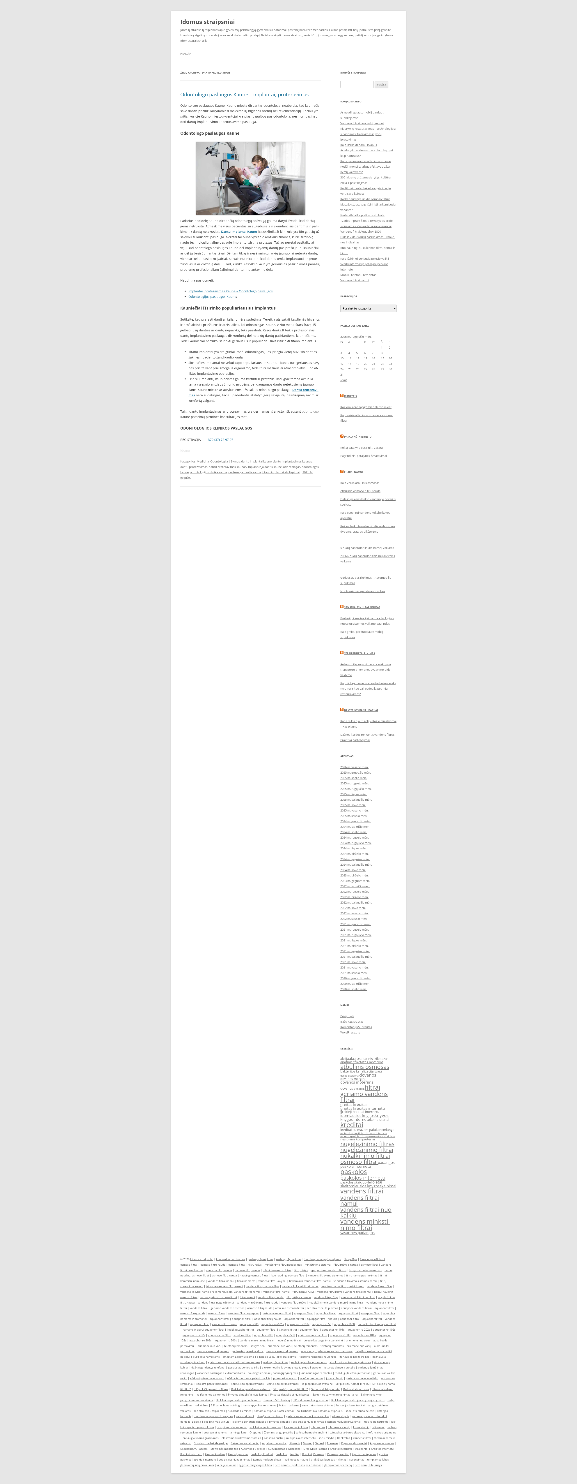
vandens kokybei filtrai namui (300, 1286)
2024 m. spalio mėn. (353, 832)
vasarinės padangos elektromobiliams (221, 1373)
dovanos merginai (353, 1079)
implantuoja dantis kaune (264, 467)
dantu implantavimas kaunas (292, 461)
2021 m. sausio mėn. (353, 973)
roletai (376, 1182)
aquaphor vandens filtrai (356, 1308)
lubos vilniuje (361, 1427)
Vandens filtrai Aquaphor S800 (360, 231)
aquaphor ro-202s (359, 1329)
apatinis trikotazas (374, 1058)
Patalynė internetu (357, 436)
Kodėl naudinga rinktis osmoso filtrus (365, 199)
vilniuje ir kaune (226, 1465)
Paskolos (281, 1454)
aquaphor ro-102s (298, 1324)
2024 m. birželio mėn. (354, 854)
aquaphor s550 (285, 1335)
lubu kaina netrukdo (376, 1422)
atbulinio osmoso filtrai (277, 1270)
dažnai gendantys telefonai (208, 1367)
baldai (378, 1071)
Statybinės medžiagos (224, 1449)
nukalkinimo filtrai (365, 1155)
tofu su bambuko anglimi (311, 1432)
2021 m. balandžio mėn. (356, 957)
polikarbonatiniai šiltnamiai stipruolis (320, 1411)
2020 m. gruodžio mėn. (355, 978)
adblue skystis (340, 1416)
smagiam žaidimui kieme (238, 1357)
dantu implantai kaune (256, 461)
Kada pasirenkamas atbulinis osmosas (365, 161)
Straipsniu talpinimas (359, 653)
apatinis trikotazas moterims (361, 1062)
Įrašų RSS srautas (351, 1021)
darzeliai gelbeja (190, 1422)
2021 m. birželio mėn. (354, 946)
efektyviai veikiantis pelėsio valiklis (248, 1378)
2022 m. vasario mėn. (354, 913)
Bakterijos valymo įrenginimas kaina (335, 1394)
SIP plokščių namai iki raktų (352, 1384)
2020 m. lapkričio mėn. (355, 984)
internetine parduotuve (230, 1259)
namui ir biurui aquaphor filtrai (377, 1324)
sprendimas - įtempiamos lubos (369, 1459)
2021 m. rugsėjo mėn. (354, 929)
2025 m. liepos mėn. (353, 794)
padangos (386, 1162)
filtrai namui (247, 1297)
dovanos (367, 1075)
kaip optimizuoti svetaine (317, 1384)
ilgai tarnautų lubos (364, 1454)
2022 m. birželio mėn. (354, 897)
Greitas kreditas (215, 1454)
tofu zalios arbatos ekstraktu (347, 1432)
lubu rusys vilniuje (339, 1427)
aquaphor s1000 (344, 1324)
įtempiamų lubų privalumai (197, 1465)
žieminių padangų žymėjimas (322, 1259)
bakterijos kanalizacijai (357, 1071)
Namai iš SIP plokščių (276, 1400)
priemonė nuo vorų (209, 1346)
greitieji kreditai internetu (359, 1112)
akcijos (355, 1058)
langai (390, 1130)
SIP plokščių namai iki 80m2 (211, 1389)
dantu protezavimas (193, 467)
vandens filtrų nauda (219, 1270)
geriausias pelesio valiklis (362, 1378)
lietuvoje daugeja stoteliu (339, 1367)
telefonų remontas (235, 1346)
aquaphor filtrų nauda (268, 1319)
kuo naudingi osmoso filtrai (288, 1275)
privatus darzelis (279, 1422)
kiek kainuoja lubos (296, 1427)
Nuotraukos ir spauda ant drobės (362, 591)
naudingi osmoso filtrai (254, 1275)
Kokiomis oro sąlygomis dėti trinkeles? (366, 407)
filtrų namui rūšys (303, 1292)
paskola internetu (355, 1166)
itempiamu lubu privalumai (344, 1422)
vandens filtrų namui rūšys (262, 1286)
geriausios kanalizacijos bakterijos (307, 1416)
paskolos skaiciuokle (355, 1182)
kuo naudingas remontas (316, 1373)
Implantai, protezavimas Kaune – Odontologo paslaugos (230, 291)
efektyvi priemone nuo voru (207, 1378)
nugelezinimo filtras (367, 1144)
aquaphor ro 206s (226, 1340)
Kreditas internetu (382, 1449)
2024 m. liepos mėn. (353, 848)
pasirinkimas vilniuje (216, 1422)
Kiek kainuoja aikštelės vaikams (250, 1389)
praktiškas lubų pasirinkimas (328, 1459)
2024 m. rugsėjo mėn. (354, 837)
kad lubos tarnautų (296, 1459)
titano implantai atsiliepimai (281, 472)
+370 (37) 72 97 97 (219, 439)
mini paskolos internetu (301, 1438)
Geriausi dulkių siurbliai (325, 1389)
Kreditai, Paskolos (313, 1454)
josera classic (334, 1378)
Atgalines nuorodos (274, 1443)
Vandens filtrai (362, 1438)
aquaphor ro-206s (219, 1335)
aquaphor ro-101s (272, 1324)
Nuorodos (294, 1449)
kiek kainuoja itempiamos (265, 1427)
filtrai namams (246, 1281)
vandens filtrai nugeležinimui (216, 1302)
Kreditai (294, 1454)
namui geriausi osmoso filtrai (218, 1297)
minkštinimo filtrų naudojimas (283, 1265)
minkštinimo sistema (318, 1265)
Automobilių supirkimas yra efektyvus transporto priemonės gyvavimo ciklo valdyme (365, 669)
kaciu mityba (326, 1438)
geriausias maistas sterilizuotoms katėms (234, 1362)
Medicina (203, 461)
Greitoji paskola (238, 1454)
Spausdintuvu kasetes (194, 1449)
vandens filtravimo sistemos (325, 1275)
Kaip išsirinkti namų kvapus (358, 145)
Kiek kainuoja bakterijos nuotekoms (238, 1400)
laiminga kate (238, 1432)
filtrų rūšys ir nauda (346, 1265)
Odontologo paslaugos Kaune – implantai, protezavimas (244, 94)
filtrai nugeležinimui (372, 1259)
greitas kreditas (353, 1104)
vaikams (294, 1405)
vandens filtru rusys (224, 1324)
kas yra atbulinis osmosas (365, 1270)
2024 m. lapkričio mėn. (355, 827)
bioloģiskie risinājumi (270, 1416)
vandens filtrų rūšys (329, 1292)
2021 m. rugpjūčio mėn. (355, 935)
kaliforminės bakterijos (211, 1394)
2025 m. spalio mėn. (353, 778)
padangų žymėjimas (260, 1259)
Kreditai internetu (341, 1449)
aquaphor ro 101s (364, 1335)
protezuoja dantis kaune (244, 472)
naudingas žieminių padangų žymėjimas (273, 1373)
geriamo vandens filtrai (364, 1097)
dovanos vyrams (352, 1088)
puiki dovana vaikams (206, 1357)
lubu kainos (318, 1427)
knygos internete (355, 1119)
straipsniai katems (215, 1432)
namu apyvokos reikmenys (259, 1405)
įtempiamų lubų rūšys (368, 1465)
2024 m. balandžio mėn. (356, 864)
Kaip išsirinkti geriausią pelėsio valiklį (364, 259)
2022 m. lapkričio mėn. (355, 886)
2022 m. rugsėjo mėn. (354, 892)
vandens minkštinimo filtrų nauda (257, 1302)
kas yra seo (257, 1346)
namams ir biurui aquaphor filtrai (203, 1329)
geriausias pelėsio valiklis (247, 1351)
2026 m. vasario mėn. (354, 767)
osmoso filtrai (359, 1162)
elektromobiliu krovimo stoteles (241, 1438)
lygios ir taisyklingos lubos (255, 1465)
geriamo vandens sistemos (227, 1308)
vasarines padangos (357, 1232)
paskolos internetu (362, 1177)
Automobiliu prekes (253, 1449)
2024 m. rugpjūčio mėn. (355, 843)
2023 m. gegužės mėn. (355, 881)
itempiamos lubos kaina (232, 1427)
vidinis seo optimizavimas (283, 1384)
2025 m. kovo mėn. (353, 805)
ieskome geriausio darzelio (249, 1422)
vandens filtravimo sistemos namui (355, 1281)
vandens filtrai (361, 1190)
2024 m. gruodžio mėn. (355, 821)
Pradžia (185, 54)
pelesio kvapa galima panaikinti (323, 1340)
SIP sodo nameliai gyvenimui (310, 1400)
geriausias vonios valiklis (243, 1367)
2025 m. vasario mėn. (354, 810)
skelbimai (388, 1185)
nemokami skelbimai (383, 1136)
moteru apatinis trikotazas (355, 1136)
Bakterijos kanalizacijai (361, 710)
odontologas (291, 467)
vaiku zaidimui (245, 1416)
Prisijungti (347, 1016)
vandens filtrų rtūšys (379, 1286)
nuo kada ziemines (239, 1411)
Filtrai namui (353, 472)
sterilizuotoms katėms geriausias (350, 1362)
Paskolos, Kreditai (262, 1454)
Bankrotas (343, 1438)
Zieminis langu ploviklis (278, 1432)
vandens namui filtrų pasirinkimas (342, 1286)
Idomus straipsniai (201, 1259)
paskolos (353, 1171)
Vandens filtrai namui (354, 280)
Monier (307, 1443)
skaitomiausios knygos (360, 1185)
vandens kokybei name (194, 1292)
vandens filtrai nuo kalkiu (366, 1212)
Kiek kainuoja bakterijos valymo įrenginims (358, 1400)
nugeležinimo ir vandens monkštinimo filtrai (336, 1302)
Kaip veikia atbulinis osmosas (359, 483)
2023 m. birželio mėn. (354, 875)
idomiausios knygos (357, 1115)
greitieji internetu (205, 1459)
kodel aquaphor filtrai (240, 1329)
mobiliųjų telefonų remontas (309, 1362)
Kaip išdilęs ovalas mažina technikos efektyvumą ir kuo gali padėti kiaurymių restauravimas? (368, 688)
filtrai (372, 1087)
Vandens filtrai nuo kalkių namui (362, 123)
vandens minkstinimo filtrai (365, 1224)
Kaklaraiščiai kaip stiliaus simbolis (362, 215)
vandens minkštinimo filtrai (358, 1297)
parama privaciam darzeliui (369, 1416)
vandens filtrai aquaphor (243, 1313)
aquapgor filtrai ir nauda (322, 1319)
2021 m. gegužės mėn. (355, 951)
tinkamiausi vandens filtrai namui (310, 1281)
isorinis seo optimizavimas (247, 1384)
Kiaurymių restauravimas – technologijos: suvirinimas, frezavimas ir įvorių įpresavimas (368, 134)
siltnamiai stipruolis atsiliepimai (274, 1411)
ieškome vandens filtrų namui (224, 1286)
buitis (282, 1405)
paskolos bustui (273, 1438)
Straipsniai (361, 1449)
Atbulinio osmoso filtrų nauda (360, 491)
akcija (344, 1058)
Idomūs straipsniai (207, 22)
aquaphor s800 (249, 1324)
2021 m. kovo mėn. (353, 962)
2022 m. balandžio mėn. (356, 902)
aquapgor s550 (321, 1324)
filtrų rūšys (350, 1259)
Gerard (319, 1443)
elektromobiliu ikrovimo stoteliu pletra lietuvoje (291, 1367)
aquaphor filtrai (384, 1308)
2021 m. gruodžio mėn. (355, 924)
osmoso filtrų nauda (212, 1265)
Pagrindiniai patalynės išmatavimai (363, 456)
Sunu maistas (276, 1449)
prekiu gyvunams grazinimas (201, 1438)
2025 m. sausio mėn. (353, 816)
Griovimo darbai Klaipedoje (211, 1443)
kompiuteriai (379, 1119)
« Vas (343, 380)
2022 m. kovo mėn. (353, 908)
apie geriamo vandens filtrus (328, 1270)
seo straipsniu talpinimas (322, 1308)
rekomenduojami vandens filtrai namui (236, 1292)
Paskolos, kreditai (338, 1454)
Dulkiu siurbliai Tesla (356, 1389)
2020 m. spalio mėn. (353, 989)
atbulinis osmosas (364, 1067)
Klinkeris (350, 396)
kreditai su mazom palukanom (363, 1130)
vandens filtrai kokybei (272, 1281)
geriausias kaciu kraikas (354, 1357)
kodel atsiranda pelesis (360, 1411)
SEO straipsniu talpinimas (362, 607)
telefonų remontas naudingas (318, 1357)
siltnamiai (378, 1427)
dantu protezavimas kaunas (227, 467)
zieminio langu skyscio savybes (213, 1416)
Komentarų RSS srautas (356, 1027)
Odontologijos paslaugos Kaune (212, 296)
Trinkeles (332, 1443)
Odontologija (219, 461)
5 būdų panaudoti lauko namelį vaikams (367, 548)
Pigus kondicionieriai (354, 1443)
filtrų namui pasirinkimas (361, 1275)
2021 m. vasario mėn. (354, 967)
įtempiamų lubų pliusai (267, 1459)
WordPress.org (350, 1032)
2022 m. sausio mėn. (353, 919)
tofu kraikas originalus (382, 1432)
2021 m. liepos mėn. (353, 940)
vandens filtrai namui (359, 1200)
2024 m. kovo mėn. (353, 870)
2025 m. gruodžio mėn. (355, 772)
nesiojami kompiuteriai (357, 1139)
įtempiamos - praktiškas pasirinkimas (298, 1465)
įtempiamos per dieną (338, 1465)
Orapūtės (255, 1432)
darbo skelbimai (349, 1075)
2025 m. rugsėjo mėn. (354, 783)
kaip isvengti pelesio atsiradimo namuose (327, 1351)
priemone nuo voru (358, 1340)
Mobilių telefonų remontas (358, 275)
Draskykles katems (315, 1449)
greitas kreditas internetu (362, 1108)
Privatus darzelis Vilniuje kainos (247, 1394)
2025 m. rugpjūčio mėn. (355, 789)
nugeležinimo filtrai (366, 1150)
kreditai (351, 1124)
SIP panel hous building (225, 1405)
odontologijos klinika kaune (208, 472)
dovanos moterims (356, 1082)
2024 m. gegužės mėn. (355, 859)
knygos (382, 1115)
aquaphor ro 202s (200, 1340)
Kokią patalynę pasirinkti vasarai (361, 448)
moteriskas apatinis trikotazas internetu (363, 1133)
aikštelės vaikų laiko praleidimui (277, 1357)
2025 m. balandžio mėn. (356, 799)
